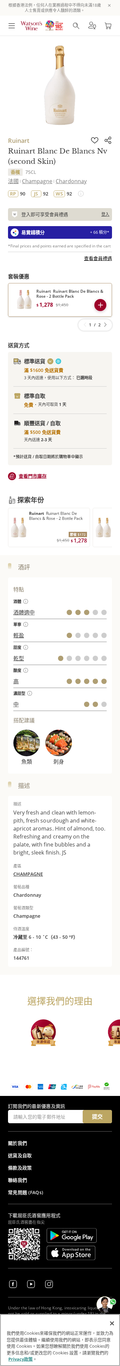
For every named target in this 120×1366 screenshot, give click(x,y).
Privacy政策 (20, 1359)
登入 (105, 214)
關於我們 (17, 1143)
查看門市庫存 (33, 476)
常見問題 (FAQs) (25, 1192)
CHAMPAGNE (28, 874)
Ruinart (18, 141)
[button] (92, 26)
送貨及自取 (20, 1155)
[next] (105, 325)
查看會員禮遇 (98, 258)
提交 (97, 1116)
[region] (60, 1340)
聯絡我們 (17, 1180)
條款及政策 (20, 1168)
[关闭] (112, 1323)
